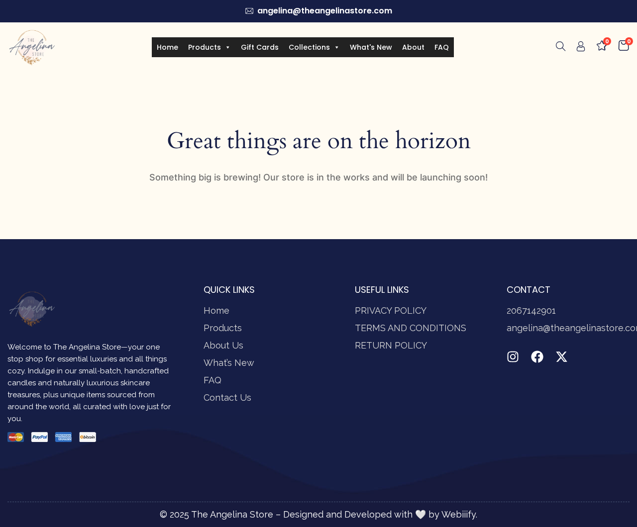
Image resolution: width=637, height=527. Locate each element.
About (413, 47)
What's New (371, 47)
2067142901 (531, 310)
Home (167, 47)
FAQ (441, 47)
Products (204, 47)
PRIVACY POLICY (390, 310)
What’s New (229, 362)
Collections (309, 47)
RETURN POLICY (391, 345)
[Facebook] (537, 357)
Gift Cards (260, 47)
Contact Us (227, 397)
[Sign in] (581, 48)
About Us (223, 345)
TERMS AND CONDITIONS (410, 328)
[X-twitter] (561, 357)
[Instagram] (513, 357)
